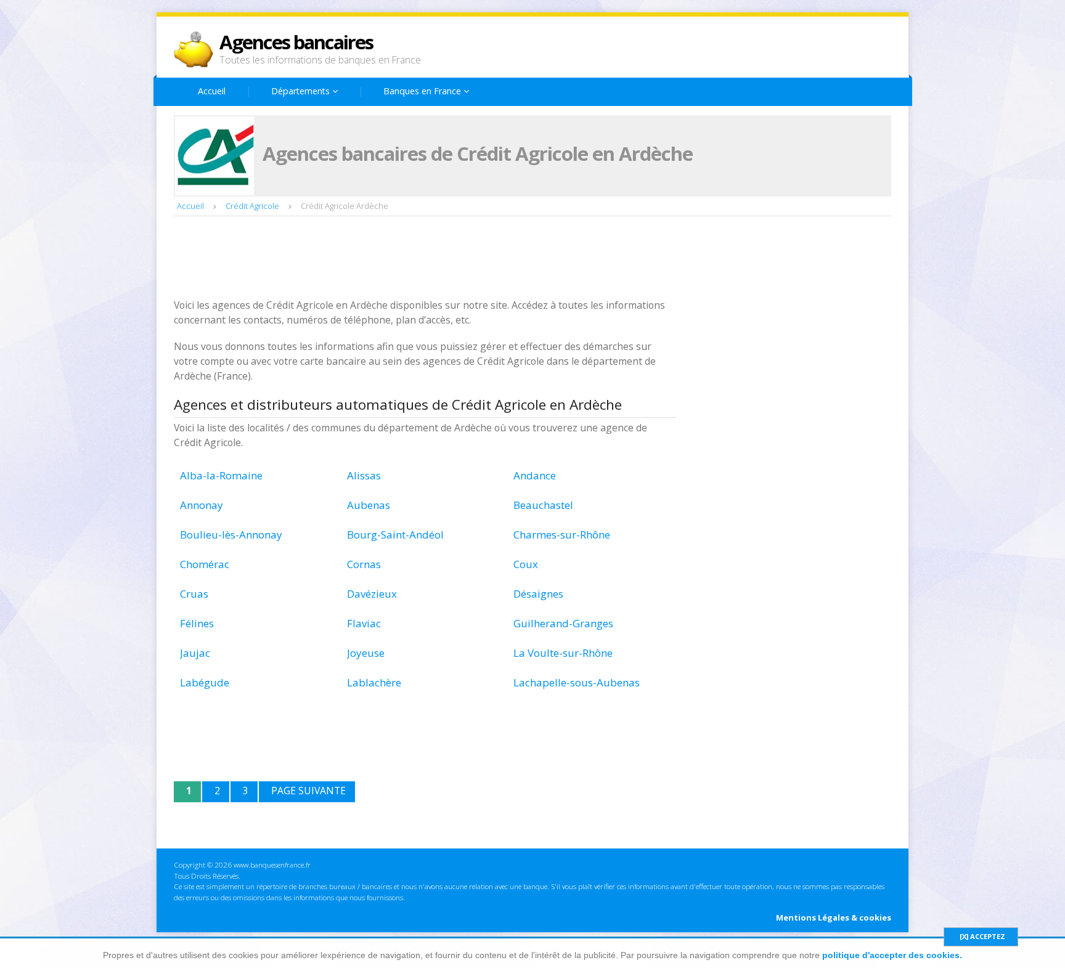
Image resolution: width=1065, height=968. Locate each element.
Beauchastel (543, 505)
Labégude (204, 682)
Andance (534, 475)
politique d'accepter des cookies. (892, 955)
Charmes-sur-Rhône (561, 534)
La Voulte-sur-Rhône (563, 653)
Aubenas (368, 505)
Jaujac (195, 653)
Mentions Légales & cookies (833, 917)
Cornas (364, 564)
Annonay (201, 505)
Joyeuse (366, 653)
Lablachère (374, 682)
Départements (301, 91)
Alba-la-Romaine (221, 475)
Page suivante (308, 790)
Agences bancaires (296, 42)
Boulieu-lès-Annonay (231, 534)
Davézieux (372, 594)
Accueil (212, 91)
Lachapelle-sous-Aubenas (576, 682)
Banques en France (423, 91)
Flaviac (364, 623)
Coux (525, 564)
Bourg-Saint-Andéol (395, 534)
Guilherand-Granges (563, 623)
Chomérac (204, 564)
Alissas (364, 475)
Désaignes (538, 594)
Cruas (194, 594)
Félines (197, 623)
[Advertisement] (398, 259)
